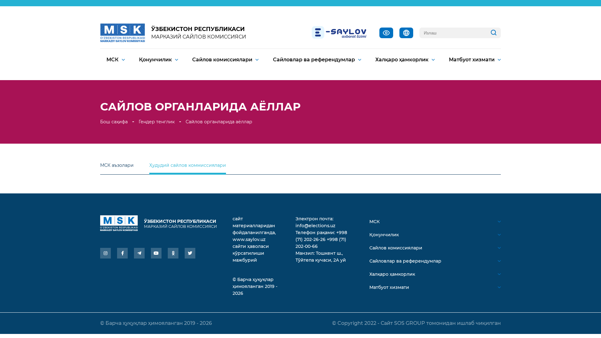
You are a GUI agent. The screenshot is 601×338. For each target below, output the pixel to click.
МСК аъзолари (117, 165)
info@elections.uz (315, 225)
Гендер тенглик (157, 122)
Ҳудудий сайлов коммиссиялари (187, 165)
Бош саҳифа (114, 122)
